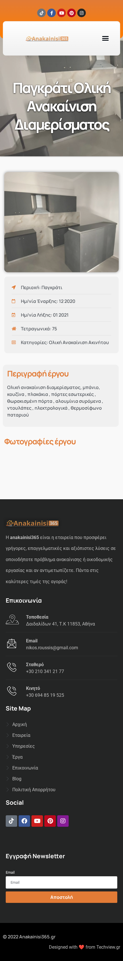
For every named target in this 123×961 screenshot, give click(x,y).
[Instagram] (81, 13)
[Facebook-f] (51, 13)
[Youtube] (61, 13)
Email (10, 872)
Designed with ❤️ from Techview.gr (84, 947)
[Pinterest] (71, 13)
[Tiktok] (41, 13)
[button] (105, 38)
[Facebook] (24, 821)
